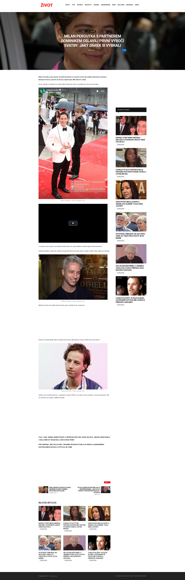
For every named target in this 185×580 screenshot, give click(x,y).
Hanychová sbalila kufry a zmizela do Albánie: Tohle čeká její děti (98, 525)
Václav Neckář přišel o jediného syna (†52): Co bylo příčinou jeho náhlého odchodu (74, 555)
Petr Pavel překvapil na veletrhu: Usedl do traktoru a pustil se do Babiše (48, 555)
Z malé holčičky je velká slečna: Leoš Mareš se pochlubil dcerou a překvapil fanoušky (97, 555)
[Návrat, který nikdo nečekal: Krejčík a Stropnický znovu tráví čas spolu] (50, 513)
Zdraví (96, 5)
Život (68, 5)
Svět (114, 5)
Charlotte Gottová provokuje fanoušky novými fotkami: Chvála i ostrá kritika (74, 526)
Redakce (129, 5)
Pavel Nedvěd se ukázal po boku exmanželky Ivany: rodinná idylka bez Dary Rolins (60, 490)
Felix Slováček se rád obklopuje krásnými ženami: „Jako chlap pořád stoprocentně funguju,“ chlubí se (89, 491)
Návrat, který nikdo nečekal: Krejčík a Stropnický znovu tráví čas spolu (50, 525)
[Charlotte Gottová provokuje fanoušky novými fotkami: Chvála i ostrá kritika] (74, 513)
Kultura (121, 5)
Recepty (88, 5)
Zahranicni (105, 5)
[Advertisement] (74, 322)
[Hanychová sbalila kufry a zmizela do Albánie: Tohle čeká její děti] (99, 513)
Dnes (137, 5)
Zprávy (80, 5)
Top (73, 5)
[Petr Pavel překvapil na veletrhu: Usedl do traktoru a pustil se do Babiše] (50, 542)
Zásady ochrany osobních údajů (124, 576)
